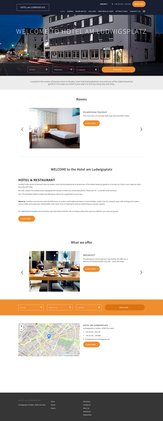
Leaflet (60, 355)
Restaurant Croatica (30, 211)
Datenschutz (87, 415)
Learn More (90, 123)
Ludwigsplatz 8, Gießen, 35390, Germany (98, 328)
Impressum (87, 411)
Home (53, 401)
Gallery (53, 408)
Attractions (86, 401)
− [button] (21, 329)
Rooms (53, 405)
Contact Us (86, 405)
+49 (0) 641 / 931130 (92, 332)
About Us (86, 408)
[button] (144, 11)
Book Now (117, 70)
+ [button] (21, 326)
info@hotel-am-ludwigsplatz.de (97, 339)
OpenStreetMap (68, 355)
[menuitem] (63, 11)
